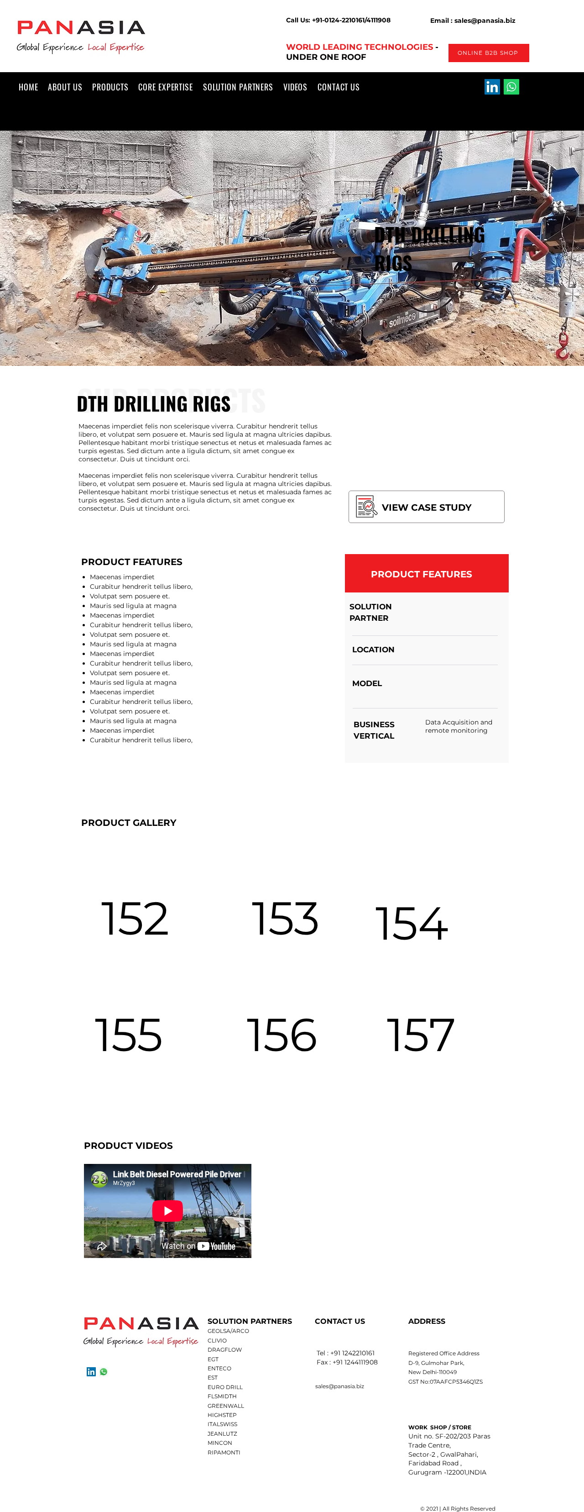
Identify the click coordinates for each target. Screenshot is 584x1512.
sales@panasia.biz (339, 1386)
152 (135, 918)
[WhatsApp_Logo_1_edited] (103, 1371)
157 (421, 1034)
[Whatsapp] (511, 87)
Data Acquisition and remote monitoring (458, 726)
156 (282, 1034)
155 (129, 1034)
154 (411, 923)
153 (286, 918)
